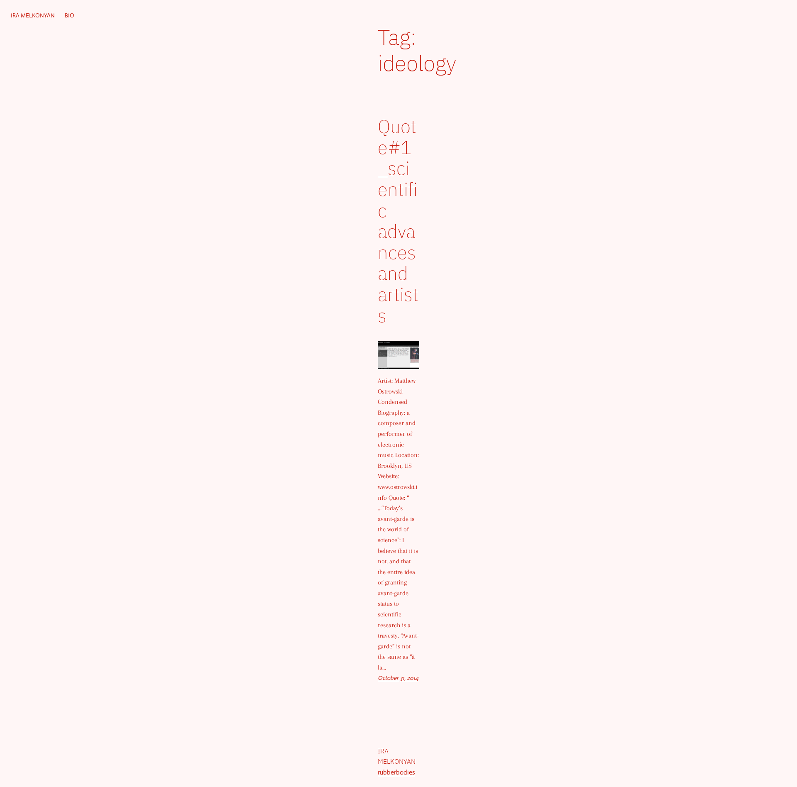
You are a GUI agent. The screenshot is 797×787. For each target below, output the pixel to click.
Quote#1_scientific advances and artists (398, 221)
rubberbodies (396, 772)
